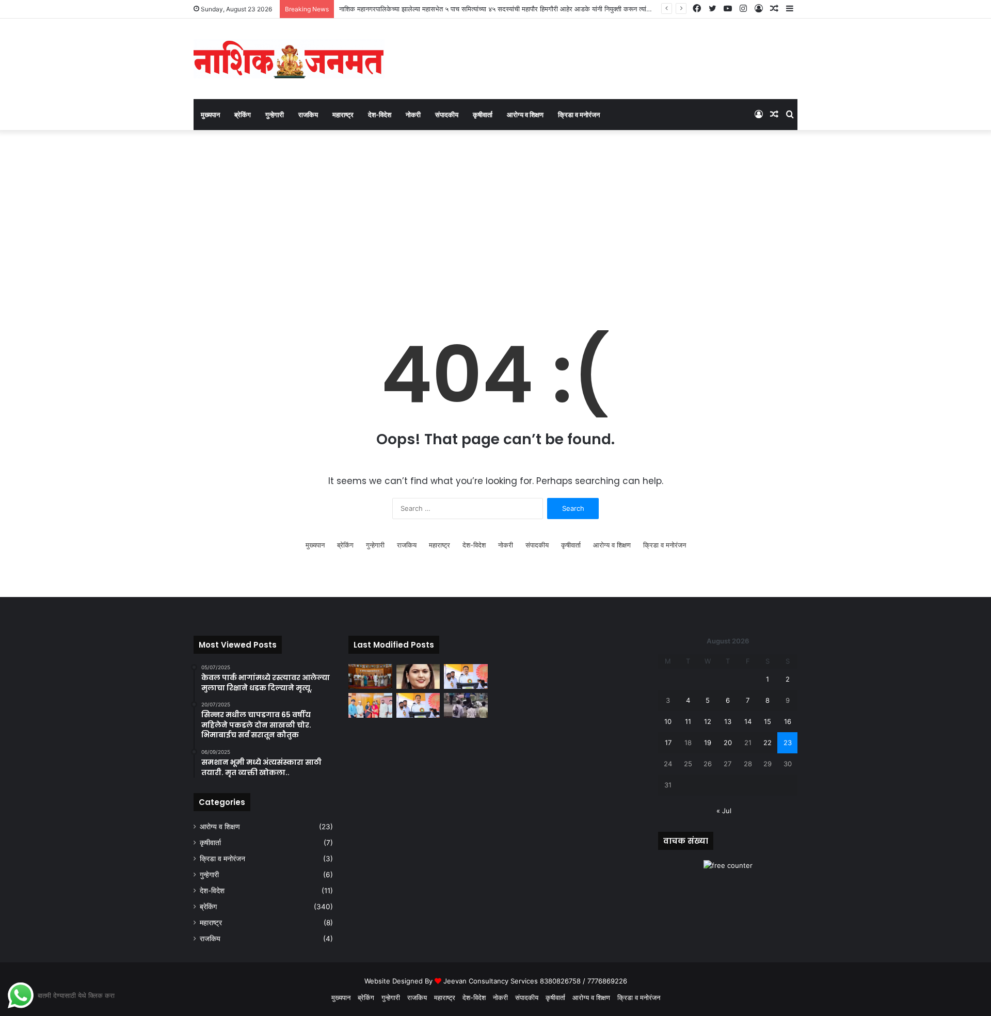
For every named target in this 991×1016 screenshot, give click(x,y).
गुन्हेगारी (274, 114)
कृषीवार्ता (482, 114)
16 (787, 721)
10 (668, 721)
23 (788, 742)
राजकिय (308, 114)
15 (767, 721)
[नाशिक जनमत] (289, 58)
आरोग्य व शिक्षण (525, 114)
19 (707, 742)
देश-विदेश (379, 114)
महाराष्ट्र (343, 114)
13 (727, 721)
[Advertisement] (495, 218)
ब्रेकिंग (242, 114)
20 (728, 742)
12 (707, 721)
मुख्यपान (210, 114)
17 (668, 742)
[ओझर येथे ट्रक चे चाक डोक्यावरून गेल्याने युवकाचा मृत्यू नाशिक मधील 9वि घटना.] (466, 705)
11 (688, 721)
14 (748, 721)
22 (767, 742)
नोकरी (413, 114)
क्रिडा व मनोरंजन (579, 114)
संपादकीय (446, 114)
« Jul (723, 811)
